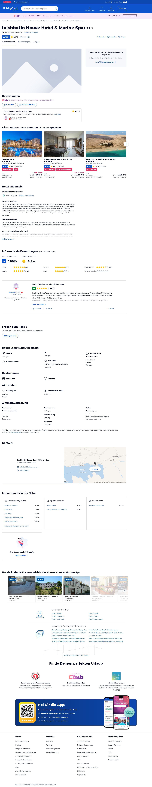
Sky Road (8, 513)
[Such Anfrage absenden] (55, 8)
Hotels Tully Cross (58, 616)
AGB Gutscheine (83, 764)
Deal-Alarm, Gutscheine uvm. (26, 752)
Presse (110, 749)
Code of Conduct (52, 752)
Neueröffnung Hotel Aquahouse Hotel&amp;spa (68, 639)
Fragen (37, 42)
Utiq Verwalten (82, 756)
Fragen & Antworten (22, 749)
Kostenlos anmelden (129, 16)
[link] (90, 8)
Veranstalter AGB (83, 741)
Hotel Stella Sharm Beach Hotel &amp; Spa (103, 630)
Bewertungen (24, 42)
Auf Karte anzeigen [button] (31, 32)
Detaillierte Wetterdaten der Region (76, 655)
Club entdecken (113, 16)
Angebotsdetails (16, 432)
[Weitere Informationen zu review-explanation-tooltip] (29, 37)
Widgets (49, 745)
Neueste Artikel (113, 760)
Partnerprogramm (53, 749)
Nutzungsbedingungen (85, 745)
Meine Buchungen (22, 741)
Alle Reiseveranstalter (23, 771)
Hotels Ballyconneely (96, 619)
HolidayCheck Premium (24, 764)
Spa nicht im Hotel (95, 636)
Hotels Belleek (57, 613)
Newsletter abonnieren (23, 756)
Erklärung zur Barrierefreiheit (88, 767)
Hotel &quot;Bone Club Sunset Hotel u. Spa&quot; (106, 641)
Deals (6, 2)
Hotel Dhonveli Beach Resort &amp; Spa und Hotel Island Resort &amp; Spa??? (69, 633)
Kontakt (107, 2)
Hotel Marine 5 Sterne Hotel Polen (63, 636)
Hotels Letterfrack (58, 619)
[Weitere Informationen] (30, 175)
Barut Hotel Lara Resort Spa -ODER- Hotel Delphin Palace (106, 633)
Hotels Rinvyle (94, 613)
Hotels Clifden (94, 616)
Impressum (81, 775)
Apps (17, 767)
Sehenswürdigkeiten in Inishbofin (17, 526)
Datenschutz (81, 749)
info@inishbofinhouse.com (29, 467)
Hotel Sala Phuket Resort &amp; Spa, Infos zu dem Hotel (106, 639)
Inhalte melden (20, 775)
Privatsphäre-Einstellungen (87, 752)
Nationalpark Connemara (14, 517)
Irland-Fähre (51, 506)
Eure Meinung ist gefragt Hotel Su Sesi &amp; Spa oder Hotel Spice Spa (69, 630)
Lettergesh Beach (11, 521)
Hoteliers (49, 741)
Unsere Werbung (114, 745)
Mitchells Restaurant (96, 506)
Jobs (109, 752)
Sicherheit (81, 771)
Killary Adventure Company (57, 510)
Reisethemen (113, 756)
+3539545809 (24, 470)
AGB (79, 760)
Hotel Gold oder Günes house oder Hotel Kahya (68, 641)
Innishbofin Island (11, 506)
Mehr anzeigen (7, 239)
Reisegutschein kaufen (23, 760)
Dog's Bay (8, 510)
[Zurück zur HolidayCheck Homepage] (10, 8)
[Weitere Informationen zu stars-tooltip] (92, 28)
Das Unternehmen (114, 741)
